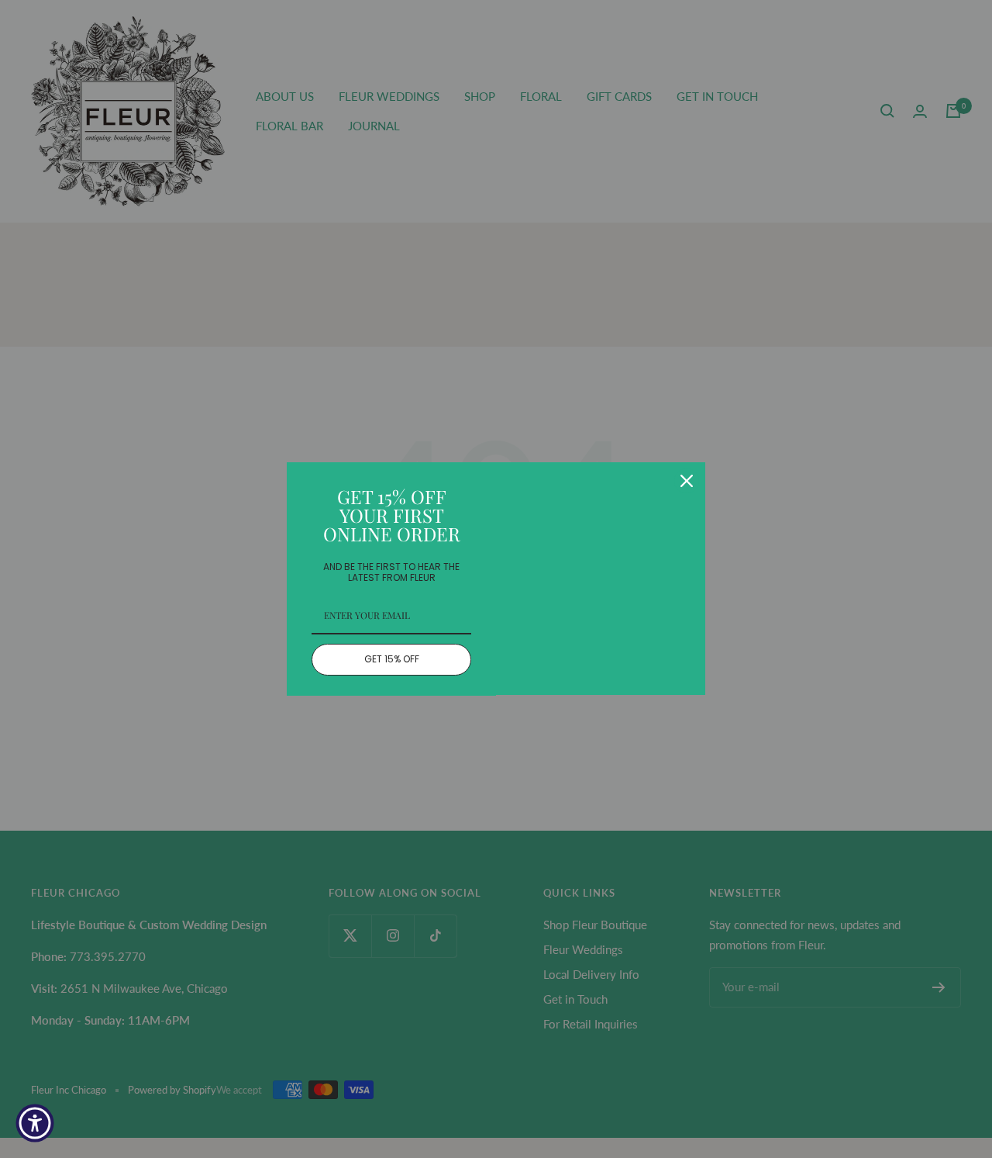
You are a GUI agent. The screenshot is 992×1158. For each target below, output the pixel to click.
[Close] (686, 480)
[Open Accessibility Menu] (35, 1123)
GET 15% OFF (391, 658)
